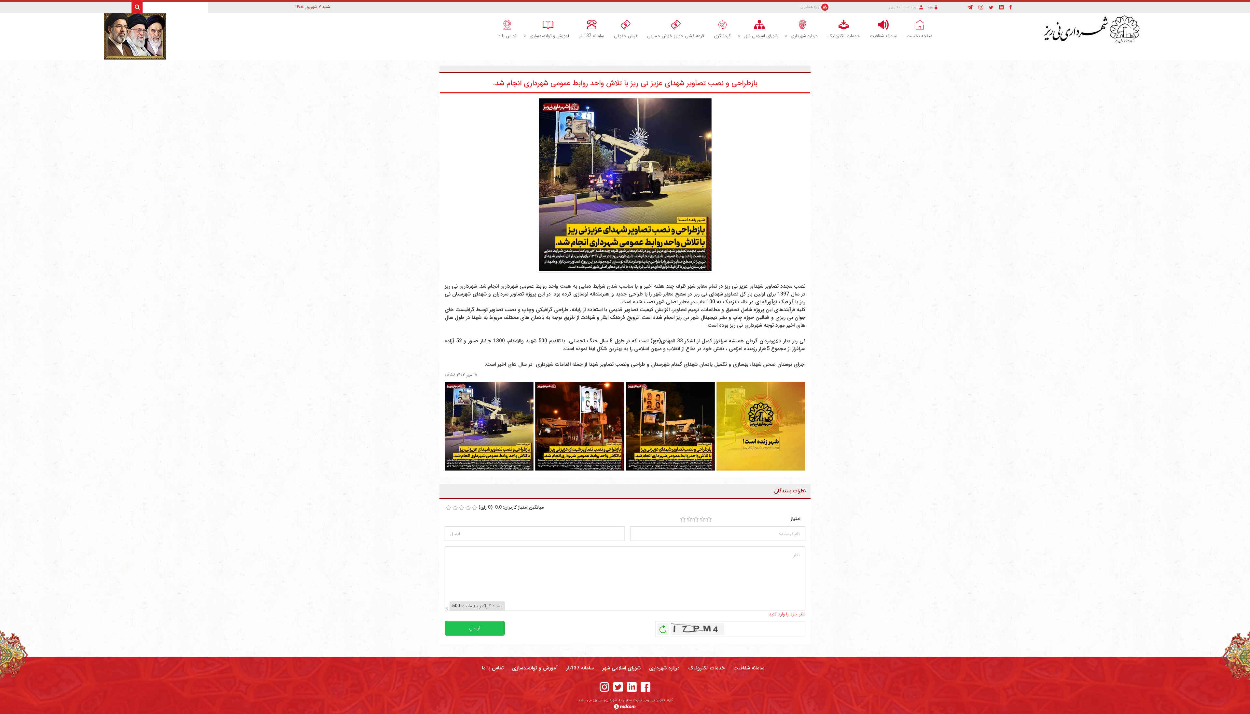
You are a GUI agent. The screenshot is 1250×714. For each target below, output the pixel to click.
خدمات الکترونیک (706, 668)
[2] (689, 519)
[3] (696, 519)
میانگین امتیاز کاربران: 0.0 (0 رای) (511, 507)
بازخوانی (663, 627)
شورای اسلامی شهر (621, 668)
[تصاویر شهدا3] (670, 426)
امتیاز (795, 518)
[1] (683, 519)
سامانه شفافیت (748, 668)
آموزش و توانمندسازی (535, 668)
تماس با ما (493, 668)
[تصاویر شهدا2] (579, 426)
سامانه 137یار (580, 668)
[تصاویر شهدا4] (760, 426)
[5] (709, 519)
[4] (702, 519)
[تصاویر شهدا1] (489, 426)
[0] (448, 508)
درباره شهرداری (664, 668)
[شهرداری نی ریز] (1094, 29)
